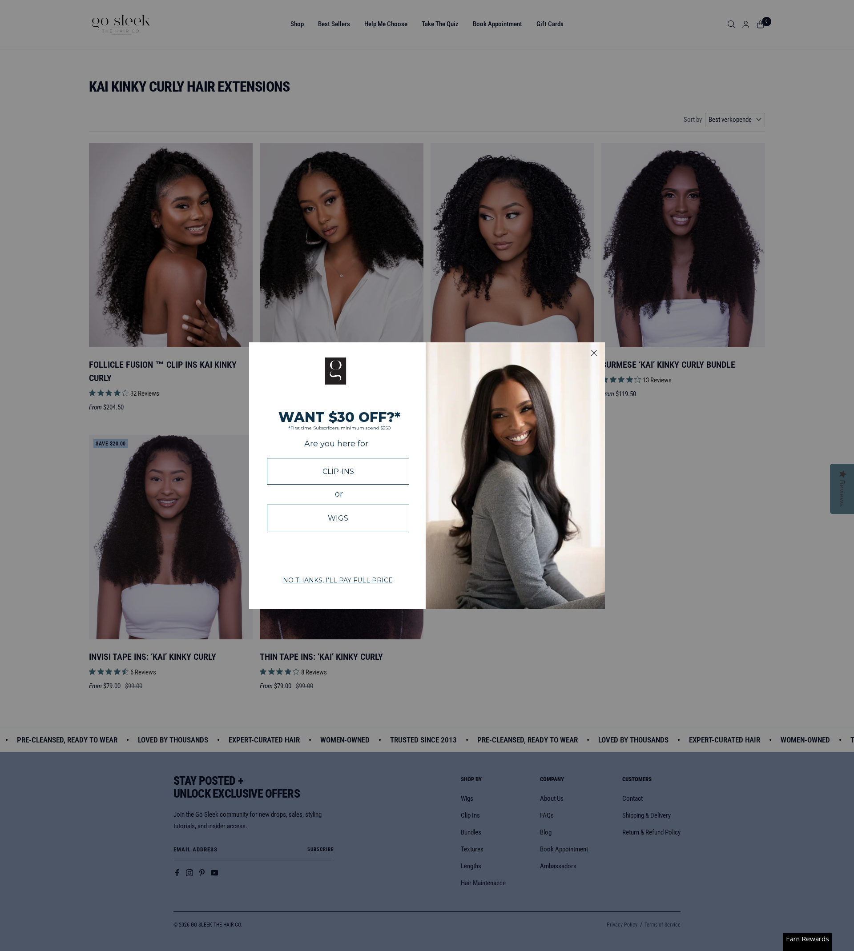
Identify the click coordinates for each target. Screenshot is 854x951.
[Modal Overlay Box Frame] (427, 475)
